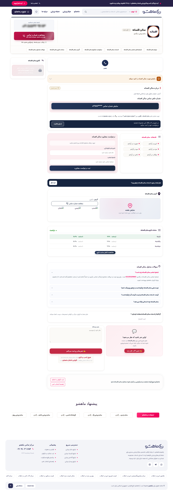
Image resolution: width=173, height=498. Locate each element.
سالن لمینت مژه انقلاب (67, 476)
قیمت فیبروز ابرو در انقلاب (108, 476)
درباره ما (45, 11)
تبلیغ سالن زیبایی (71, 449)
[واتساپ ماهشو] (161, 464)
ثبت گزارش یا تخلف (58, 379)
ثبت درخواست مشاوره (82, 168)
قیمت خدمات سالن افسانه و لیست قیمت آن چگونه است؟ (140, 295)
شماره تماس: (111, 157)
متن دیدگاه (95, 327)
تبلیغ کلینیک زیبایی (70, 453)
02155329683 (131, 277)
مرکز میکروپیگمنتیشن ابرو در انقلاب (133, 476)
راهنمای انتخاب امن (48, 461)
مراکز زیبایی (67, 11)
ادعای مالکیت (58, 124)
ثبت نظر (53, 183)
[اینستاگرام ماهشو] (149, 464)
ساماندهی (19, 486)
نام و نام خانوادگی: (109, 148)
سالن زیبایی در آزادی (140, 34)
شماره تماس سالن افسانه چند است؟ (147, 272)
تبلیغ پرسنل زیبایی (70, 461)
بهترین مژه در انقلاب (87, 476)
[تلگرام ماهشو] (155, 464)
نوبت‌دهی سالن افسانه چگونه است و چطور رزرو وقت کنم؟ (140, 288)
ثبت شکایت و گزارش (48, 453)
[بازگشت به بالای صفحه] (10, 485)
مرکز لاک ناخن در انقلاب (26, 476)
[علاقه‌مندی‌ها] (36, 11)
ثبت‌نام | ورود (18, 3)
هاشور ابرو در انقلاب (157, 476)
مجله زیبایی (55, 11)
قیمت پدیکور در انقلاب (46, 476)
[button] (130, 209)
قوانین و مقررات (49, 449)
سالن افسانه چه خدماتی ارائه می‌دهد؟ (146, 302)
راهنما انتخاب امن (58, 384)
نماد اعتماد (30, 486)
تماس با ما (34, 3)
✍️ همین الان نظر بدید (134, 351)
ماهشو (77, 11)
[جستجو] (85, 12)
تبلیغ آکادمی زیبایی (70, 457)
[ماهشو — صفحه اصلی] (151, 11)
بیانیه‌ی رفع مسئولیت (47, 457)
